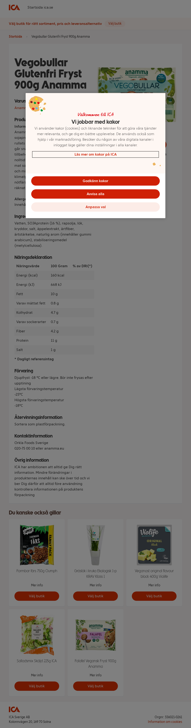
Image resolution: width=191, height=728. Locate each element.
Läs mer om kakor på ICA (96, 154)
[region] (95, 155)
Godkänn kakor (95, 181)
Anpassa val (95, 207)
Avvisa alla (95, 194)
